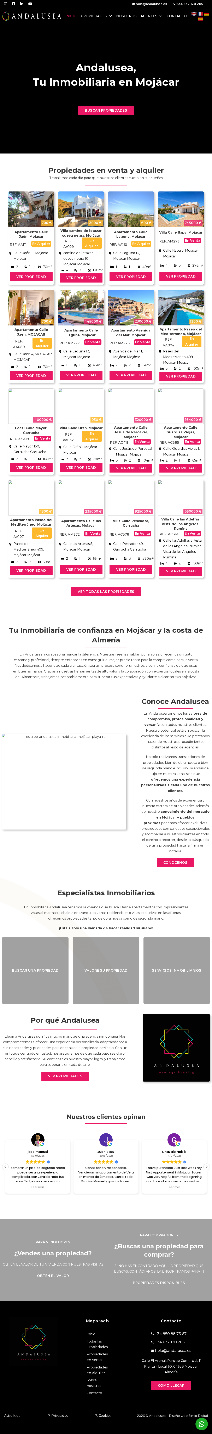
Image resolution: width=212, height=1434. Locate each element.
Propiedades (94, 16)
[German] (206, 13)
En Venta (192, 240)
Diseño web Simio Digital (188, 1416)
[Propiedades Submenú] (110, 16)
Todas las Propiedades (97, 1344)
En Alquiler (41, 244)
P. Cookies (103, 1416)
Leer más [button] (106, 1187)
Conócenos (175, 863)
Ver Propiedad (31, 277)
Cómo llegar (171, 1386)
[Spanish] (200, 19)
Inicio (71, 16)
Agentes (149, 16)
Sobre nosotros (94, 1383)
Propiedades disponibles (159, 1283)
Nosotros (126, 16)
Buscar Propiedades (106, 110)
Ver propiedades (65, 1076)
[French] (200, 13)
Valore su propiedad (106, 970)
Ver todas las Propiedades (106, 592)
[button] (207, 1167)
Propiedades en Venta (97, 1357)
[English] (194, 13)
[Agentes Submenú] (161, 16)
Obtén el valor (53, 1276)
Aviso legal (13, 1416)
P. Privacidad (58, 1416)
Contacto (177, 16)
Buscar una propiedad (35, 970)
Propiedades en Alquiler (97, 1370)
